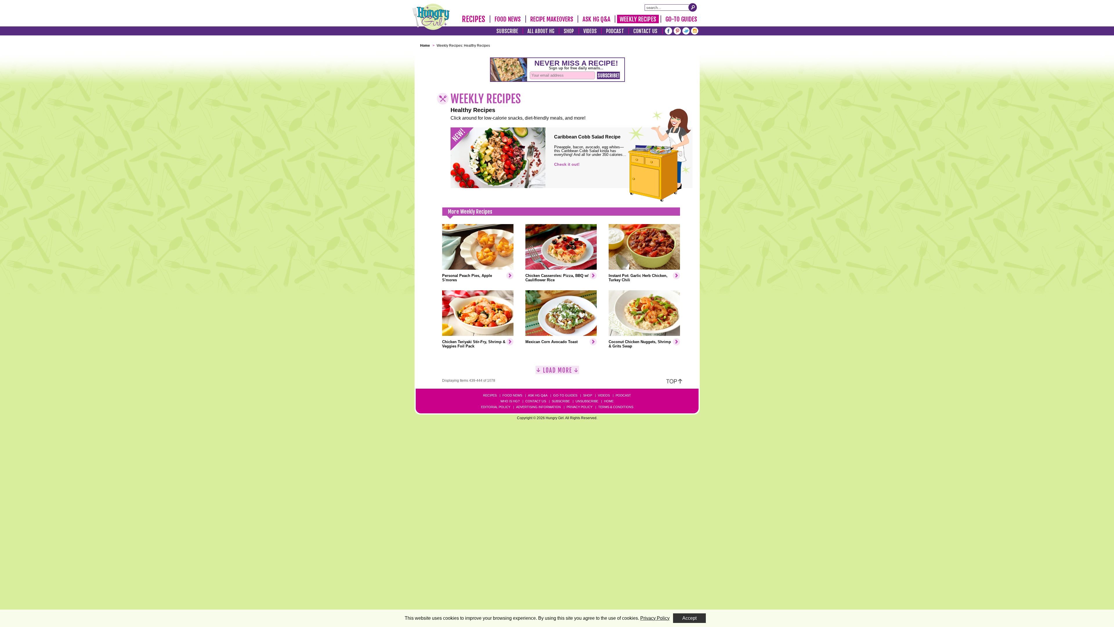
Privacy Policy (579, 407)
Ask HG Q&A (596, 19)
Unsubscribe (587, 401)
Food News (508, 19)
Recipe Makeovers (552, 19)
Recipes (473, 19)
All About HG (540, 31)
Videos (590, 31)
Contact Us (645, 31)
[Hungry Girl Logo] (431, 17)
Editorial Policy (495, 407)
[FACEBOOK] (668, 30)
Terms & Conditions (615, 407)
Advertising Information (538, 407)
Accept (689, 618)
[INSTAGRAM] (694, 30)
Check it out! (567, 164)
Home (609, 401)
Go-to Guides (565, 395)
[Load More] (557, 372)
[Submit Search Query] (692, 7)
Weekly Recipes (638, 19)
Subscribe (507, 31)
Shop (569, 31)
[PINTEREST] (677, 30)
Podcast (615, 31)
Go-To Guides (681, 19)
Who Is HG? (510, 401)
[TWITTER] (686, 30)
